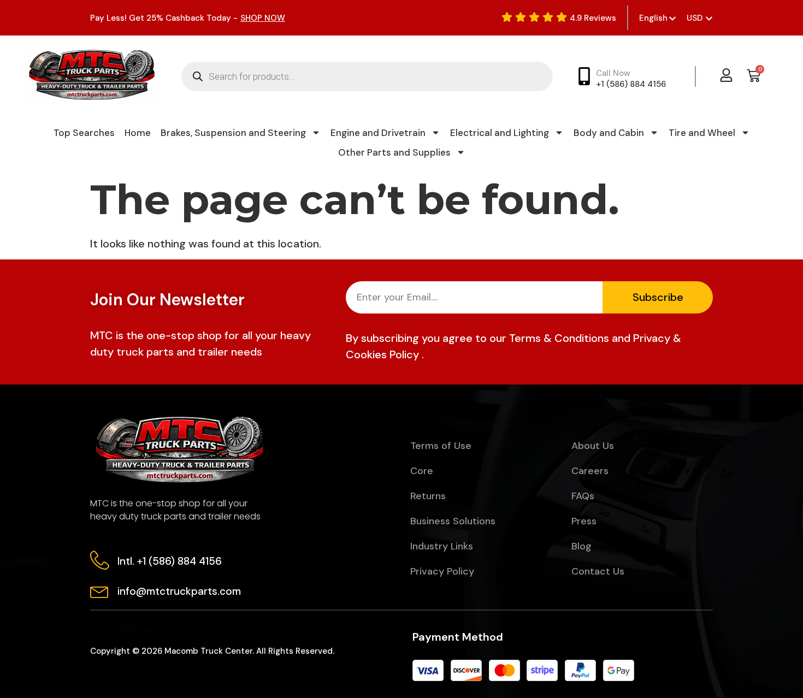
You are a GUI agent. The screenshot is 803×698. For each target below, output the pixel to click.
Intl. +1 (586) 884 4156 (169, 561)
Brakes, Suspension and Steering (233, 133)
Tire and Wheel (702, 133)
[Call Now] (584, 76)
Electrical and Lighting (499, 133)
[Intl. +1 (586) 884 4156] (99, 560)
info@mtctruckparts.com (179, 591)
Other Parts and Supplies (394, 152)
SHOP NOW (262, 18)
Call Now (613, 73)
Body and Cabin (609, 133)
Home (138, 133)
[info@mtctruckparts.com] (99, 590)
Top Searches (84, 133)
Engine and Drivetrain (378, 133)
